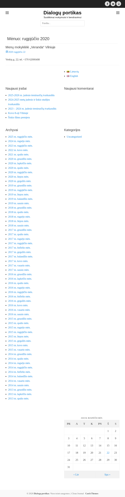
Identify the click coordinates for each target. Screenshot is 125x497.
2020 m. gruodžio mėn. (20, 159)
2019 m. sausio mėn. (18, 203)
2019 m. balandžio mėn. (20, 198)
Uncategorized (74, 136)
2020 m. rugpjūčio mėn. (20, 172)
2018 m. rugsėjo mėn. (19, 216)
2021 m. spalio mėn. (18, 154)
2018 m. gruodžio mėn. (20, 207)
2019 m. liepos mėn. (18, 194)
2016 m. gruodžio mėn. (20, 274)
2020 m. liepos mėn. (18, 176)
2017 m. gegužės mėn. (19, 252)
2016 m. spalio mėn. (18, 283)
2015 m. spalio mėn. (18, 323)
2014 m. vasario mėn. (19, 380)
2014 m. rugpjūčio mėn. (20, 367)
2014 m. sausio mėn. (18, 385)
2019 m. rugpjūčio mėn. (20, 190)
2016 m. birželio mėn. (19, 296)
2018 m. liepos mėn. (18, 221)
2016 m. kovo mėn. (18, 305)
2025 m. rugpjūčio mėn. (20, 136)
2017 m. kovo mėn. (18, 261)
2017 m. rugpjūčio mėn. (20, 243)
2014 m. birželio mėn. (19, 372)
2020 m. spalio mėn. (18, 167)
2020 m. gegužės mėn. (19, 181)
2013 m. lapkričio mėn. (20, 394)
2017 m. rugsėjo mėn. (19, 238)
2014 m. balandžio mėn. (20, 376)
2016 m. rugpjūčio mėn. (20, 292)
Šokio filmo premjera (19, 117)
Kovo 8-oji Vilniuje (18, 113)
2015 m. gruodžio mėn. (20, 318)
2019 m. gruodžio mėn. (20, 185)
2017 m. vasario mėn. (19, 265)
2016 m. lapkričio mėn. (20, 278)
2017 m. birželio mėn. (19, 247)
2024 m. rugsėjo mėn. (19, 141)
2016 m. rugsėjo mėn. (19, 287)
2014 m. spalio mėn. (18, 358)
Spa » (107, 474)
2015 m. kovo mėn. (18, 345)
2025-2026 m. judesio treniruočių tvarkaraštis (31, 95)
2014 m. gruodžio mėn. (20, 354)
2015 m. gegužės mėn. (19, 340)
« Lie (76, 474)
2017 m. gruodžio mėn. (20, 230)
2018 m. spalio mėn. (18, 212)
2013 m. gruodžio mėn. (20, 389)
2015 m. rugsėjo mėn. (19, 327)
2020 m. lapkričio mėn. (20, 163)
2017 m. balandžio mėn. (20, 256)
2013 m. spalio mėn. (18, 398)
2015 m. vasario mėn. (19, 349)
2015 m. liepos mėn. (18, 336)
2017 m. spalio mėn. (18, 234)
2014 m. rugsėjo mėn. (19, 363)
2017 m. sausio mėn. (18, 269)
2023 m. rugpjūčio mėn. (20, 145)
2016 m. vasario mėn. (19, 309)
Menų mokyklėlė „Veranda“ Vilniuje (30, 47)
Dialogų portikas (62, 12)
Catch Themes (91, 493)
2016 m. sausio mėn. (18, 314)
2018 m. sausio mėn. (18, 225)
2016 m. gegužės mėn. (19, 301)
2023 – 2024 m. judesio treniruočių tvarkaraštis (32, 108)
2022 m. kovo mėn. (18, 150)
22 (108, 452)
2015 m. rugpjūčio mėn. (20, 332)
